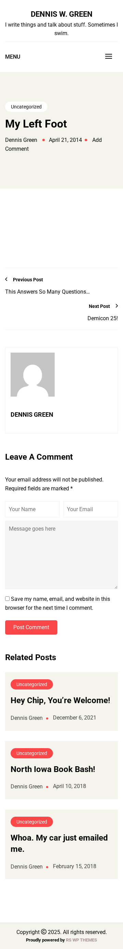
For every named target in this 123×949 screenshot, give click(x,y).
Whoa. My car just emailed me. (59, 843)
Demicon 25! (102, 318)
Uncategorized (26, 106)
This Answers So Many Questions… (47, 291)
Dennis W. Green (62, 14)
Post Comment (31, 627)
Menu (12, 57)
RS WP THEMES (81, 940)
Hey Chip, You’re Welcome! (60, 700)
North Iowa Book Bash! (53, 769)
